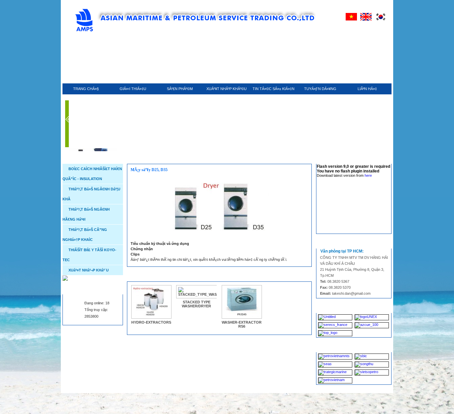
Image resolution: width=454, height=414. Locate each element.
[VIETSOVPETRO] (372, 372)
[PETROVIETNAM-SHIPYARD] (335, 380)
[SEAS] (335, 364)
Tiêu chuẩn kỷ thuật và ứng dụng (160, 244)
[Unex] (372, 317)
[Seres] (335, 325)
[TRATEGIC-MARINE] (335, 372)
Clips (135, 254)
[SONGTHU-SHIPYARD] (372, 364)
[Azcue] (372, 325)
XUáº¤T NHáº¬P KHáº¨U (88, 270)
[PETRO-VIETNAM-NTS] (335, 357)
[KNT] (335, 317)
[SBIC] (372, 357)
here (368, 175)
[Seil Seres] (335, 333)
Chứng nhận (142, 249)
